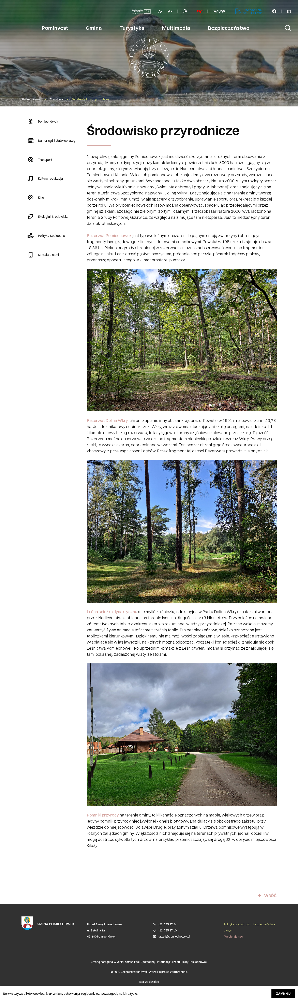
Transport (45, 160)
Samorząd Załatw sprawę (56, 140)
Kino (41, 197)
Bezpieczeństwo (228, 28)
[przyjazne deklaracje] (248, 11)
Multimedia (176, 28)
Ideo (156, 982)
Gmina (94, 28)
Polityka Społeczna (51, 236)
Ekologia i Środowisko (53, 217)
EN (289, 11)
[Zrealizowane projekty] (141, 11)
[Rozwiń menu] (274, 11)
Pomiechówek (48, 121)
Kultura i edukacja (50, 178)
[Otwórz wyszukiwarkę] (288, 28)
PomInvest (55, 28)
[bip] (199, 11)
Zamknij (283, 993)
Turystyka (131, 28)
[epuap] (219, 11)
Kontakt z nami (48, 255)
